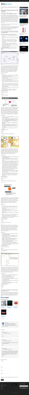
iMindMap (3, 135)
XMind (3, 50)
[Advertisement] (24, 58)
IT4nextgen (6, 4)
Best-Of (4, 318)
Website (2, 373)
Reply (2, 336)
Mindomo (2, 223)
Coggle (2, 96)
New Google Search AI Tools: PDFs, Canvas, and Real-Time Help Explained (23, 25)
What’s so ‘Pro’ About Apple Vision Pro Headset (23, 53)
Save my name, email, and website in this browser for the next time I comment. (9, 377)
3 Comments (10, 12)
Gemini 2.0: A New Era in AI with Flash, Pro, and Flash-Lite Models (24, 43)
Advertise (2, 387)
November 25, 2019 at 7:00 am (8, 349)
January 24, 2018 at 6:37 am (7, 333)
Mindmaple (3, 182)
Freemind (2, 252)
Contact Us (2, 386)
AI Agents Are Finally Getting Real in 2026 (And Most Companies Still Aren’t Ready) (23, 16)
